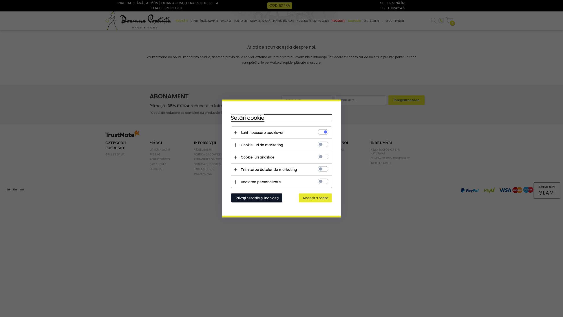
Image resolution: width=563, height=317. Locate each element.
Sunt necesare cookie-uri (262, 132)
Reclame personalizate (261, 181)
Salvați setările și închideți (257, 198)
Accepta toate (315, 198)
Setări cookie (247, 118)
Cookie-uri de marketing (262, 144)
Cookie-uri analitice (257, 157)
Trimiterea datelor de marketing (269, 169)
